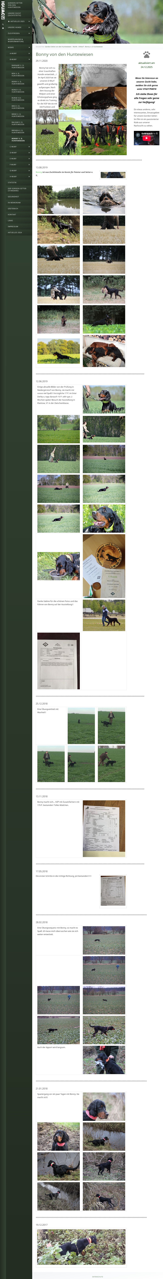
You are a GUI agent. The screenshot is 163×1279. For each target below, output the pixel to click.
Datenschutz (97, 1277)
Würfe (75, 47)
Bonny (39, 172)
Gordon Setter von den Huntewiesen (58, 47)
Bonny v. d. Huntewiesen (94, 47)
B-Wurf (81, 47)
